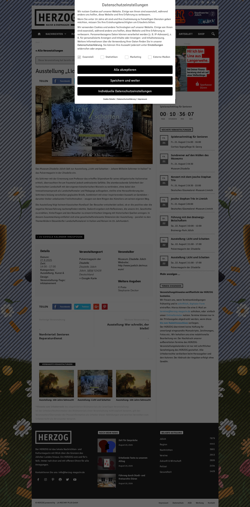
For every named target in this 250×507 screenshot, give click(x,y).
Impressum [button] (142, 99)
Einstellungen (155, 45)
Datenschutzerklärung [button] (126, 99)
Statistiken (112, 56)
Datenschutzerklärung (89, 45)
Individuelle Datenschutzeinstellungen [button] (125, 91)
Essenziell (88, 56)
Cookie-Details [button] (109, 99)
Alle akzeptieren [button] (125, 70)
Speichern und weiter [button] (125, 80)
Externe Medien (161, 56)
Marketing (135, 56)
